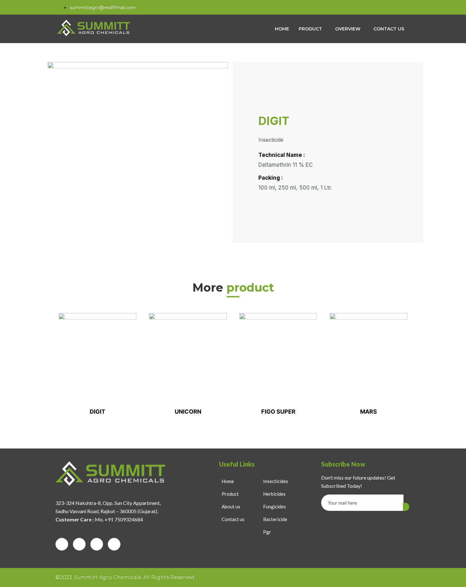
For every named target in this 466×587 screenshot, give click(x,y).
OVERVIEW (347, 29)
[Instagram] (402, 7)
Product (310, 29)
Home (282, 29)
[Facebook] (389, 7)
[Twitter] (79, 544)
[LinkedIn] (96, 544)
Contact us (388, 29)
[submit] (406, 507)
